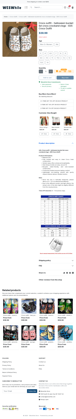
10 (47, 58)
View (45, 134)
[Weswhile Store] (11, 7)
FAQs (40, 369)
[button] (27, 7)
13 (69, 58)
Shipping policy (45, 260)
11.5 (58, 58)
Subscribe (32, 391)
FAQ (40, 266)
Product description (47, 143)
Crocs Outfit (13, 16)
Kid (57, 44)
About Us (41, 365)
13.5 (41, 62)
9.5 (41, 58)
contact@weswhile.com (47, 396)
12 (64, 58)
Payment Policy (7, 376)
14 (47, 62)
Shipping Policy (7, 362)
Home (6, 16)
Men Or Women (46, 44)
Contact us (42, 362)
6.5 (50, 53)
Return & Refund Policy (9, 372)
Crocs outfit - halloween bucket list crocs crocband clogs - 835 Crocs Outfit (43, 16)
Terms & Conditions (8, 369)
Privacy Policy (6, 365)
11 (52, 58)
